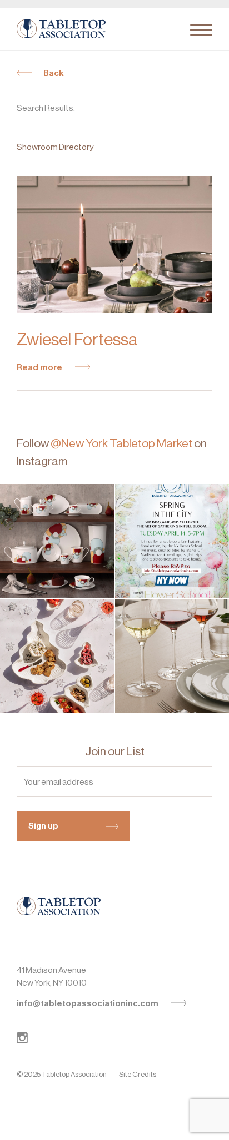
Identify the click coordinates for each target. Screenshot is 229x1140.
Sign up (43, 826)
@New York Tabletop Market (121, 443)
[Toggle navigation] (201, 30)
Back (53, 73)
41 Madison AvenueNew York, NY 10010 (52, 976)
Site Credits (137, 1074)
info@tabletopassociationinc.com (88, 1003)
